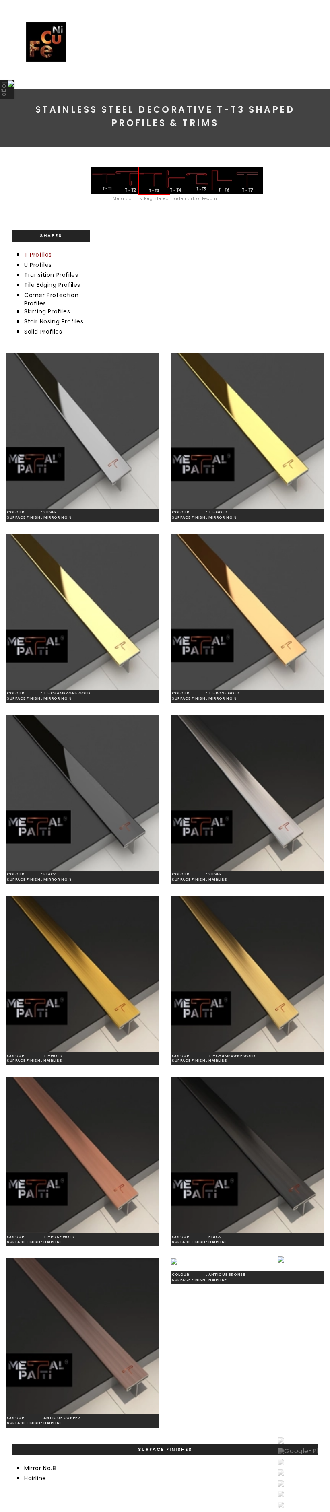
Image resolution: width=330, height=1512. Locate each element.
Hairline (35, 1478)
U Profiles (38, 265)
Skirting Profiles (47, 311)
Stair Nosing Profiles (54, 321)
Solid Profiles (43, 332)
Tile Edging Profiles (52, 285)
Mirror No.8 (40, 1468)
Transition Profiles (51, 275)
